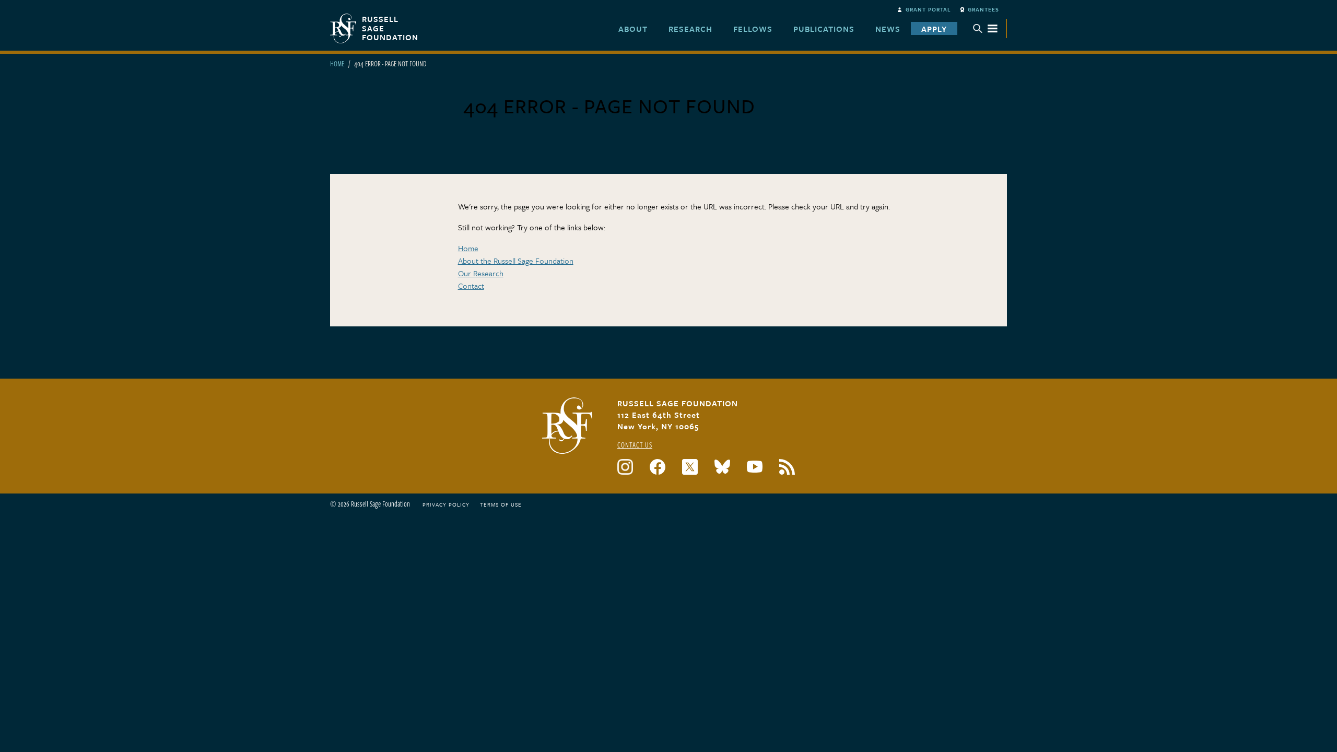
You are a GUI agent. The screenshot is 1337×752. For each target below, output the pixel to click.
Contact (471, 285)
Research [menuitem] (690, 28)
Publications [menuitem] (823, 28)
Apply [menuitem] (934, 28)
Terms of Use (501, 504)
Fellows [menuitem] (752, 28)
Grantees (983, 9)
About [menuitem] (633, 28)
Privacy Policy (446, 504)
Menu (985, 28)
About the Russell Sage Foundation (515, 260)
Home (337, 63)
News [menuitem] (887, 28)
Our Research (480, 273)
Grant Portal (928, 9)
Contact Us (634, 444)
